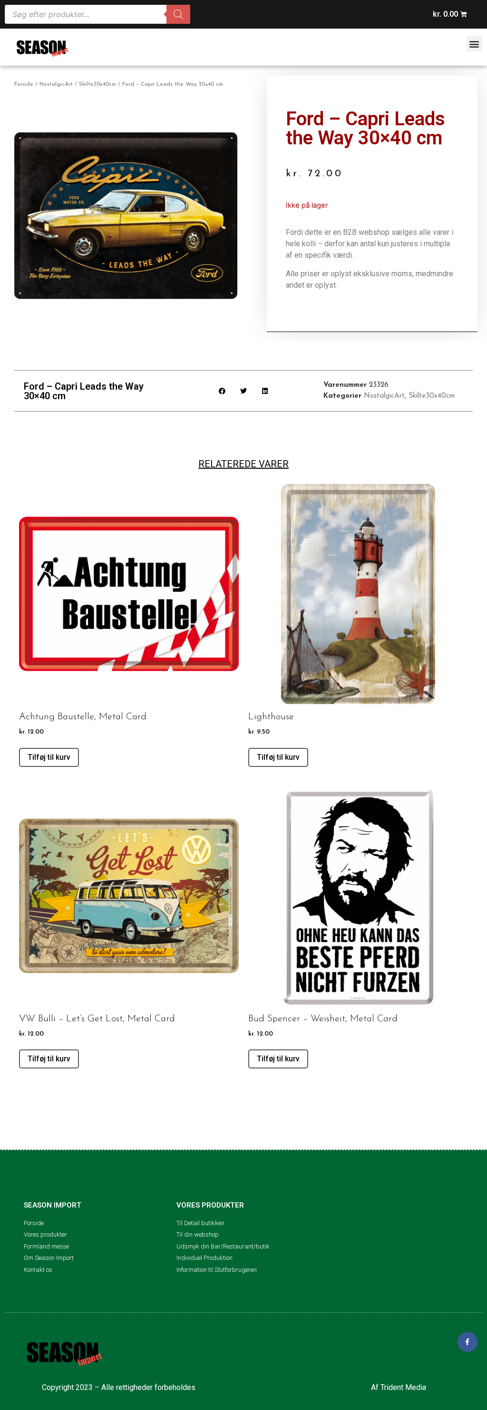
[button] (474, 43)
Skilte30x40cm (97, 84)
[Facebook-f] (467, 1342)
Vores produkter (210, 1205)
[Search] (178, 14)
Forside (23, 84)
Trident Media (403, 1387)
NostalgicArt (56, 84)
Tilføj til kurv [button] (49, 757)
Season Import (52, 1205)
